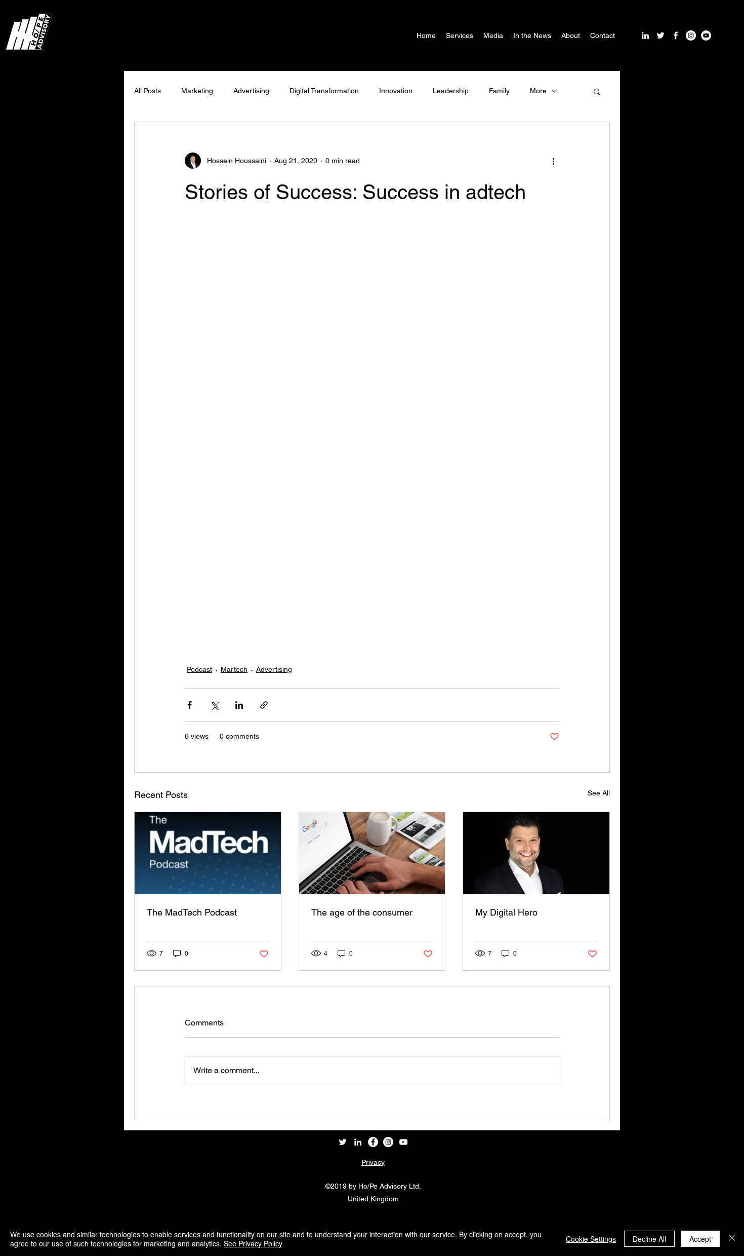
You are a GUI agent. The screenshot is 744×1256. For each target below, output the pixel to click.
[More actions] (553, 161)
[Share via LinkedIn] (239, 705)
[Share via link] (264, 705)
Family (499, 91)
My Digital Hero (506, 912)
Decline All (649, 1239)
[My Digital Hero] (536, 853)
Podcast (199, 669)
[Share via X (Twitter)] (214, 705)
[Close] (732, 1239)
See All (599, 793)
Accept (700, 1239)
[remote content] (372, 433)
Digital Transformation (324, 91)
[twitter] (660, 35)
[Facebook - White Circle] (373, 1142)
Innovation (395, 91)
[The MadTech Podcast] (208, 853)
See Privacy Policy (253, 1243)
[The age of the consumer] (372, 853)
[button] (597, 91)
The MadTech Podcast (192, 912)
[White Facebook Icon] (676, 35)
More (538, 91)
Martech (234, 669)
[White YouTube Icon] (403, 1142)
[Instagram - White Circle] (691, 35)
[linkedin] (645, 35)
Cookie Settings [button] (591, 1239)
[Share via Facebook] (189, 705)
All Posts (147, 91)
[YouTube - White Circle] (706, 35)
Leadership (451, 91)
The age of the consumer (361, 912)
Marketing (197, 91)
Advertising (251, 91)
